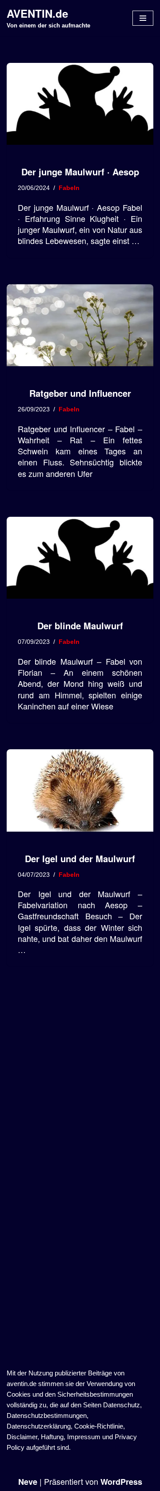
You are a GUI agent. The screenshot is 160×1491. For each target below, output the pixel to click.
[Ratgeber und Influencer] (80, 325)
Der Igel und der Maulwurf (80, 858)
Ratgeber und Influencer (80, 393)
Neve (27, 1481)
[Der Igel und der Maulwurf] (80, 790)
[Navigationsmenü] (142, 18)
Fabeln (69, 188)
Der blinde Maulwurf (80, 625)
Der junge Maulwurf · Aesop (80, 171)
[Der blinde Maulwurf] (80, 558)
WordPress (121, 1481)
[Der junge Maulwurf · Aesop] (80, 104)
